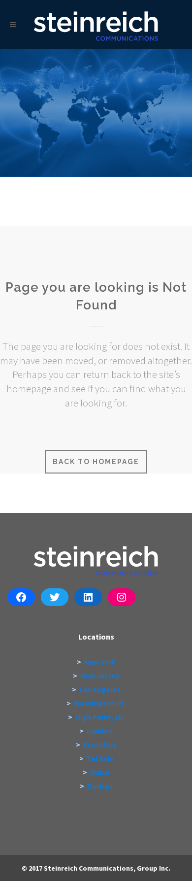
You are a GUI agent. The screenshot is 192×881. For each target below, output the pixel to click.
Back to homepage (96, 462)
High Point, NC (100, 717)
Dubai (100, 772)
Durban (99, 786)
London (100, 731)
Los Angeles (99, 689)
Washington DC (100, 703)
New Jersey (100, 675)
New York (100, 662)
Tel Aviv (100, 758)
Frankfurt (100, 744)
